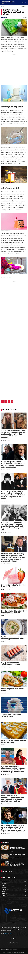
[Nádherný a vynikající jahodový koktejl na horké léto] (14, 575)
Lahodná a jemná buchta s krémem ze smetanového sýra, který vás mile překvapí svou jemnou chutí (17, 856)
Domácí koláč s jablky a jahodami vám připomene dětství (13, 612)
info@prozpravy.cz (8, 933)
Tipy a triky (4, 17)
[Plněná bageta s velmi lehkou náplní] (14, 679)
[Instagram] (13, 943)
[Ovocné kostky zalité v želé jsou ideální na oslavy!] (14, 730)
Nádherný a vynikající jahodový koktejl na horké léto (13, 586)
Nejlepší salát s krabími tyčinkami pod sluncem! (10, 664)
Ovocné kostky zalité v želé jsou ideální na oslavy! (13, 741)
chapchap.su (7, 278)
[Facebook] (2, 33)
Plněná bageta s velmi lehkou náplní (12, 689)
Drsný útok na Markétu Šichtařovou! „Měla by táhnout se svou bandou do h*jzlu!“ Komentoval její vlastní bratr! (13, 769)
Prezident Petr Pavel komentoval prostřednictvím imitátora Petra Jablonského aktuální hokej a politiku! (12, 798)
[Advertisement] (14, 69)
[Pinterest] (9, 33)
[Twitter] (5, 33)
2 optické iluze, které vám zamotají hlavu (11, 715)
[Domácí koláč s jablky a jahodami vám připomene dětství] (14, 601)
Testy (2, 718)
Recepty (3, 589)
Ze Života (3, 440)
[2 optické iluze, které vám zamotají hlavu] (14, 705)
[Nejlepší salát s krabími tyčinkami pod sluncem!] (14, 653)
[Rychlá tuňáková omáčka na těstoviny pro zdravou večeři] (14, 627)
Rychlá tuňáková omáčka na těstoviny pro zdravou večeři (12, 638)
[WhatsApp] (12, 33)
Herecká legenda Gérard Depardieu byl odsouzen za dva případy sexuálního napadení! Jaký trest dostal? (13, 464)
